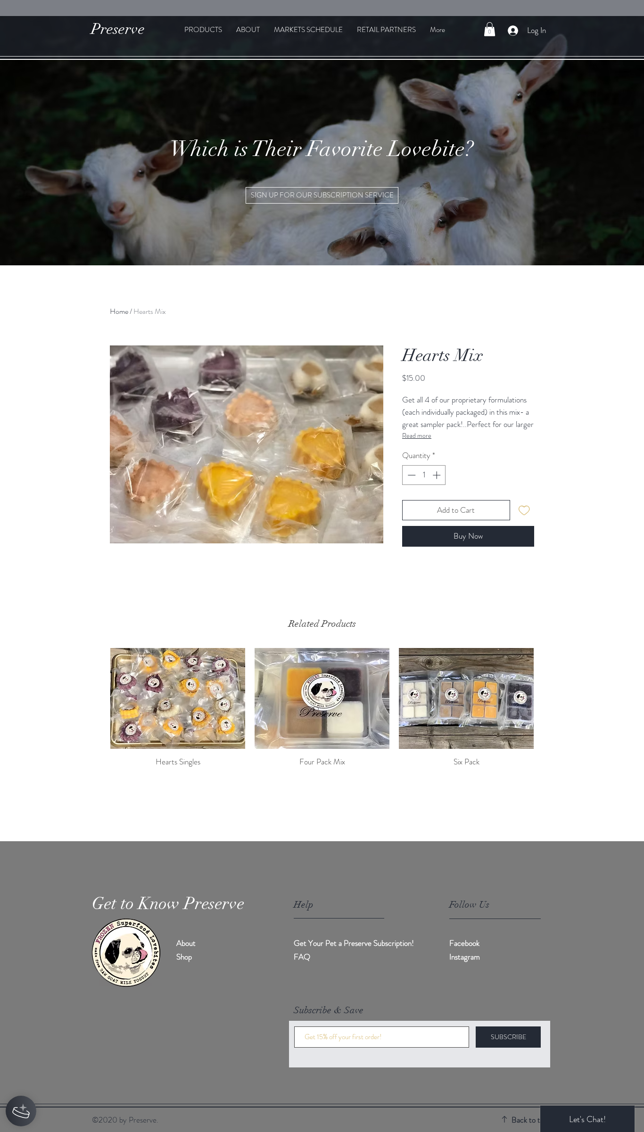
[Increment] (437, 475)
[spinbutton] (424, 475)
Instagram (464, 956)
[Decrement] (411, 475)
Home (119, 311)
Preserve (118, 29)
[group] (322, 708)
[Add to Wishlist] (524, 510)
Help (304, 905)
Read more (416, 435)
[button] (489, 29)
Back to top (530, 1119)
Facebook (464, 943)
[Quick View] (177, 698)
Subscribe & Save (328, 1010)
